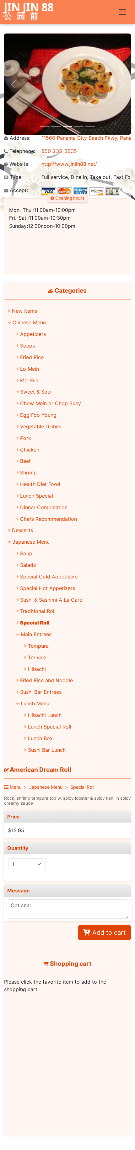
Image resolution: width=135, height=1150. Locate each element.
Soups (27, 345)
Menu (14, 787)
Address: (19, 138)
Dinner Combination (44, 507)
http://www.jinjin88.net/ (69, 164)
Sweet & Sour (36, 392)
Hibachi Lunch (45, 715)
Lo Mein (29, 369)
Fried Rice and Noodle (46, 680)
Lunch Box (40, 738)
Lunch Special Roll (49, 727)
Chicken (29, 450)
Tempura (38, 646)
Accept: (18, 190)
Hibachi (37, 669)
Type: (15, 177)
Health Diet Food (40, 484)
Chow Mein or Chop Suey (50, 403)
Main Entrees (36, 634)
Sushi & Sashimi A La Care (51, 600)
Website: (19, 164)
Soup (26, 553)
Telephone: (21, 151)
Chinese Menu (29, 322)
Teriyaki (37, 657)
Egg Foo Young (38, 415)
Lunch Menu (35, 703)
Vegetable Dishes (40, 426)
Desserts (22, 530)
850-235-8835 (59, 151)
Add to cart (108, 932)
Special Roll (35, 622)
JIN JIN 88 (28, 12)
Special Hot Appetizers (47, 588)
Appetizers (33, 334)
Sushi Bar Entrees (41, 692)
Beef (25, 461)
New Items (24, 311)
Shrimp (28, 472)
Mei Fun (29, 380)
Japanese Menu (31, 542)
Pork (25, 438)
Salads (28, 565)
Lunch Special (36, 496)
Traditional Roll (38, 611)
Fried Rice (32, 357)
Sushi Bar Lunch (47, 750)
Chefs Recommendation (48, 519)
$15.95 (16, 830)
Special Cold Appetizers (49, 576)
